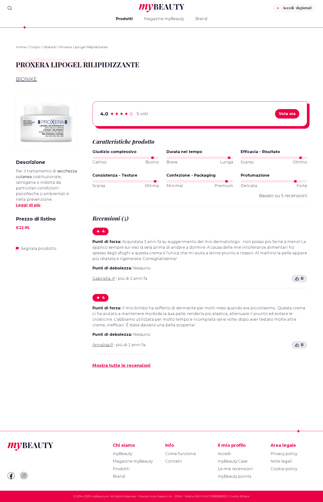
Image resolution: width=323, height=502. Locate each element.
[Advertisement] (46, 330)
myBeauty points (234, 476)
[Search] (10, 8)
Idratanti (49, 47)
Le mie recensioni (235, 469)
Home (21, 47)
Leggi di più (28, 205)
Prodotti (124, 19)
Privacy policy (284, 453)
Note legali (281, 461)
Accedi (224, 453)
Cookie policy (284, 469)
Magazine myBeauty (164, 19)
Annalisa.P (102, 345)
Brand (201, 19)
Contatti (173, 461)
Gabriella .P (103, 278)
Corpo (35, 47)
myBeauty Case (233, 461)
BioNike (26, 79)
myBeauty (122, 453)
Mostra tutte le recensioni (121, 365)
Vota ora (287, 113)
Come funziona (180, 453)
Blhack (244, 496)
